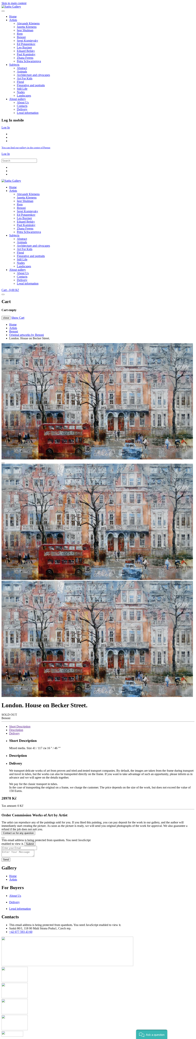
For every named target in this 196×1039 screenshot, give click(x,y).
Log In (6, 127)
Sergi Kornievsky (27, 40)
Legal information (27, 112)
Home (13, 16)
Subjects (14, 64)
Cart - (10, 290)
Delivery (22, 109)
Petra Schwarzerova (29, 61)
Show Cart (17, 317)
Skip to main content (14, 3)
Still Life (22, 88)
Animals (22, 71)
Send (6, 859)
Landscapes (24, 95)
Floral (20, 81)
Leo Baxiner (24, 47)
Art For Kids (24, 78)
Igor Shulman (25, 30)
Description (16, 730)
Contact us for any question (18, 833)
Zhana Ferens (25, 57)
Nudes (21, 92)
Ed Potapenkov (26, 44)
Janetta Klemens (27, 26)
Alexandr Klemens (28, 23)
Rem (20, 33)
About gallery (17, 99)
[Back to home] (11, 6)
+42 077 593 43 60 (20, 931)
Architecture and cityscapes (33, 75)
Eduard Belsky (26, 51)
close (6, 317)
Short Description (19, 726)
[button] (151, 1034)
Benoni (21, 37)
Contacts (22, 106)
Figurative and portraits (31, 85)
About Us (23, 102)
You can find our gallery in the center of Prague (26, 147)
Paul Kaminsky (26, 54)
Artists (13, 20)
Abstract (22, 68)
